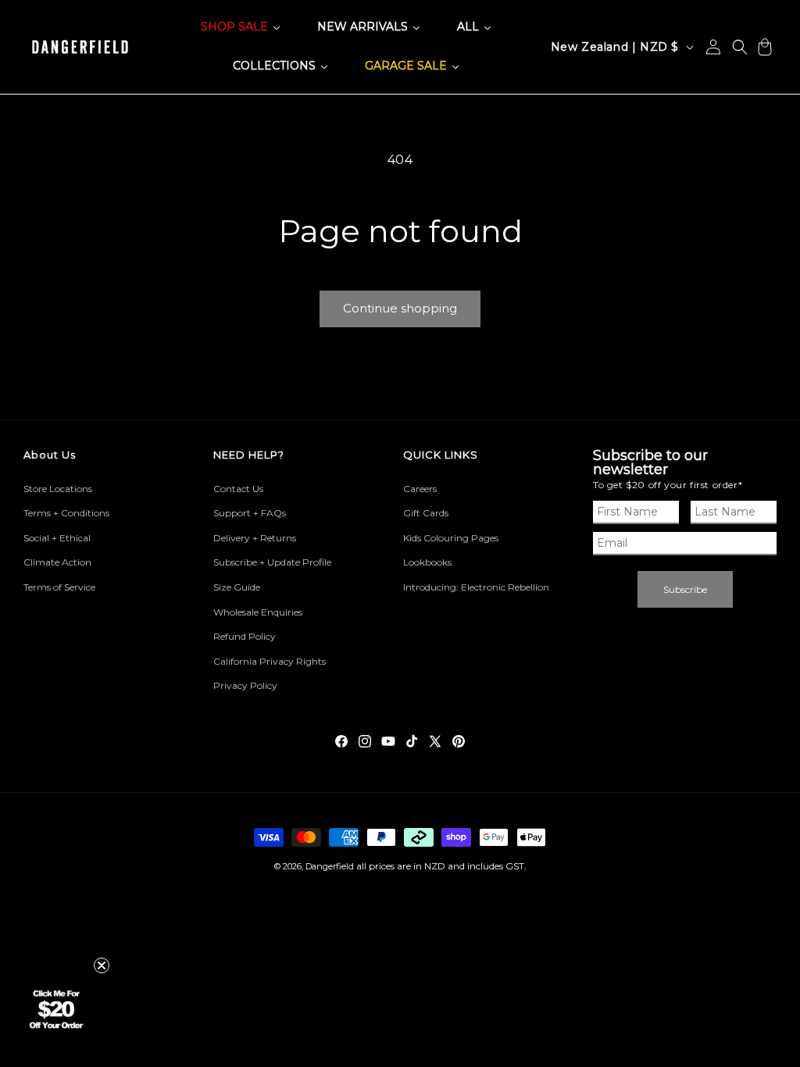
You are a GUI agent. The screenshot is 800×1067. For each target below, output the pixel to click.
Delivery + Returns (254, 538)
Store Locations (57, 488)
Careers (420, 488)
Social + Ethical (57, 538)
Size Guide (236, 587)
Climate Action (57, 562)
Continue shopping (400, 308)
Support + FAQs (249, 513)
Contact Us (238, 488)
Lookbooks (427, 562)
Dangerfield (329, 866)
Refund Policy (244, 636)
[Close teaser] (101, 965)
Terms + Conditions (66, 513)
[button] (740, 47)
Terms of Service (59, 587)
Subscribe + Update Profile (272, 562)
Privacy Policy (245, 685)
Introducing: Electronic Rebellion (476, 587)
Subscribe (685, 589)
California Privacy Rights (269, 661)
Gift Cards (425, 513)
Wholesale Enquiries (257, 612)
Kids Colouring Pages (450, 538)
